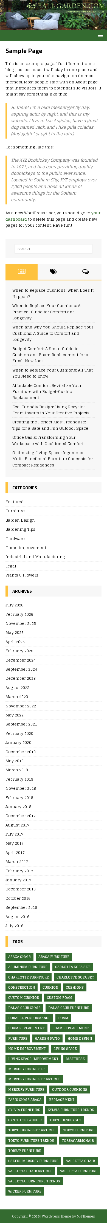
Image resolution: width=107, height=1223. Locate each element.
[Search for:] (53, 249)
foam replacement (26, 1028)
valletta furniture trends (34, 1181)
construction (21, 987)
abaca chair (19, 957)
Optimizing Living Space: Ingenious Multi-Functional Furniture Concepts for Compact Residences (52, 458)
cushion (50, 987)
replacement (62, 1100)
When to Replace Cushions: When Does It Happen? (53, 293)
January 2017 (18, 879)
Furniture (15, 510)
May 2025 (14, 632)
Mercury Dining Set (26, 1069)
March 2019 (16, 769)
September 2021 (21, 724)
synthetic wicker (25, 1120)
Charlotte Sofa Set (75, 977)
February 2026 (19, 614)
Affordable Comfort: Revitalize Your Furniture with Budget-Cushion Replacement (46, 391)
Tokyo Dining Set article (31, 1130)
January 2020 (18, 742)
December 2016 (20, 888)
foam (63, 1018)
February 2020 (19, 733)
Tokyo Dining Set (65, 1120)
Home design (79, 1038)
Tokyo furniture (78, 1130)
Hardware (15, 538)
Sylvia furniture (24, 1110)
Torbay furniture (24, 1151)
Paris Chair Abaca (24, 1100)
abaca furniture (53, 957)
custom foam (59, 997)
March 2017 (16, 861)
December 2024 (20, 660)
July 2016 (14, 925)
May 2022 (14, 715)
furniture (17, 1038)
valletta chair (80, 1161)
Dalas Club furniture (68, 1008)
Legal (10, 566)
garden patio (47, 1038)
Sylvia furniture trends (71, 1110)
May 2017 (14, 843)
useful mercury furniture (33, 1161)
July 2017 (14, 834)
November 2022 (20, 705)
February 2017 (19, 870)
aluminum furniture (27, 967)
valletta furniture (78, 1171)
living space (65, 1049)
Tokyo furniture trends (31, 1140)
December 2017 (20, 815)
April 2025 (15, 641)
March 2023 (16, 696)
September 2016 (21, 907)
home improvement (27, 1049)
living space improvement (33, 1059)
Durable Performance (29, 1018)
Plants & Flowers (21, 575)
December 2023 (20, 678)
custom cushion (23, 997)
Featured (14, 502)
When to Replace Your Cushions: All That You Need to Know (52, 373)
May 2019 (14, 760)
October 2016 (17, 898)
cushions (75, 987)
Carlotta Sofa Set (72, 967)
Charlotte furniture (28, 977)
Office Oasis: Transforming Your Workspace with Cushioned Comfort (47, 440)
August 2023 (17, 687)
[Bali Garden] (53, 26)
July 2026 (14, 605)
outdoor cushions (69, 1089)
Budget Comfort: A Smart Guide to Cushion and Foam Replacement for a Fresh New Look (50, 354)
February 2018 (19, 797)
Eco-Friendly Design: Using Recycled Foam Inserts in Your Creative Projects (50, 409)
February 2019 (19, 779)
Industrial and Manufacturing (35, 556)
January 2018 (18, 806)
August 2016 (17, 916)
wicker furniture (24, 1191)
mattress (75, 1059)
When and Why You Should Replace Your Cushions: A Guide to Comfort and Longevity (52, 333)
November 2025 (20, 623)
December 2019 (20, 751)
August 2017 (17, 825)
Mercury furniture (26, 1089)
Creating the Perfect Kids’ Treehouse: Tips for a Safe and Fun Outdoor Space (50, 424)
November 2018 (20, 788)
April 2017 (15, 852)
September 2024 (21, 669)
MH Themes (86, 1216)
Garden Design (20, 520)
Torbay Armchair (78, 1140)
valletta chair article (30, 1171)
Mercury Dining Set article (34, 1079)
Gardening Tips (20, 529)
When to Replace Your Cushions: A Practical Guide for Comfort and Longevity (46, 311)
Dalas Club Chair (24, 1008)
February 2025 (19, 650)
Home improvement (25, 547)
